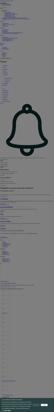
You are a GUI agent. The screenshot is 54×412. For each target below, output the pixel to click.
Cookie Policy (7, 410)
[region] (27, 405)
